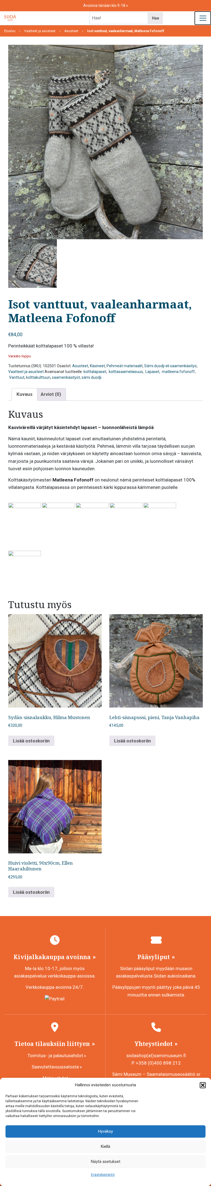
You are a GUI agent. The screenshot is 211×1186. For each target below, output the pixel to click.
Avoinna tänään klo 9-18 (104, 5)
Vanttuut (16, 377)
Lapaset (152, 371)
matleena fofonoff (178, 371)
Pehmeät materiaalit (125, 366)
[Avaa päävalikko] (203, 18)
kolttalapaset (94, 371)
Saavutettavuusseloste (55, 1067)
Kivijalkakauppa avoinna (52, 957)
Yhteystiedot (154, 1044)
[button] (203, 1085)
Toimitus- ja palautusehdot (55, 1055)
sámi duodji (91, 377)
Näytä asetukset (105, 1161)
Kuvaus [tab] (24, 394)
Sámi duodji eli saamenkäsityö (170, 366)
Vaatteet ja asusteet (26, 371)
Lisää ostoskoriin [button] (31, 741)
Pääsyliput (154, 957)
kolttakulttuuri (38, 377)
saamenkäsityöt (66, 377)
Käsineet (97, 366)
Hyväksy (105, 1131)
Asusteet (80, 366)
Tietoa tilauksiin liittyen (52, 1044)
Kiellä (105, 1146)
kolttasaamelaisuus (125, 371)
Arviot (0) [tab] (51, 394)
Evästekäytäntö (103, 1175)
